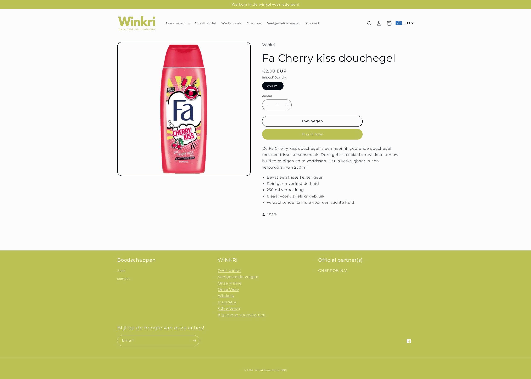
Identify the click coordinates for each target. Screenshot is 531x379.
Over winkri (229, 270)
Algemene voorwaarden (242, 315)
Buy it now (312, 134)
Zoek (121, 271)
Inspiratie (227, 302)
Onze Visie (228, 289)
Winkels (226, 295)
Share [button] (272, 214)
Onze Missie (230, 283)
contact (123, 279)
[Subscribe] (194, 340)
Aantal (267, 96)
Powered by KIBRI (275, 370)
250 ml (273, 86)
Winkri (259, 370)
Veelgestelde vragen (238, 277)
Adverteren (229, 308)
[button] (177, 23)
